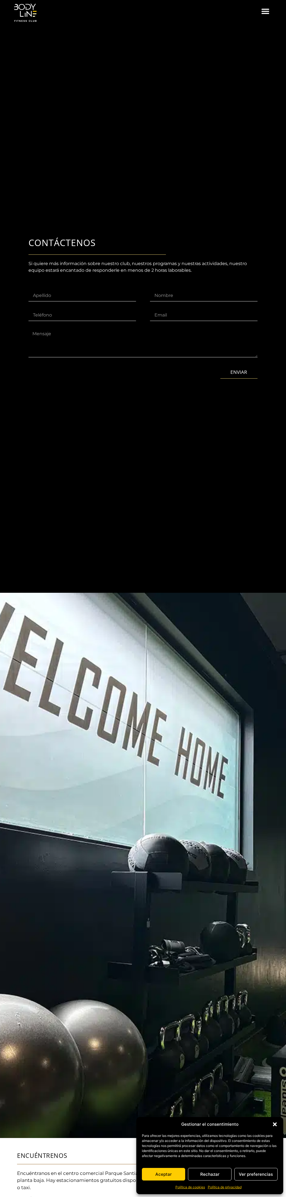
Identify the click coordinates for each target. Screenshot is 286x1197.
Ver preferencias (256, 1174)
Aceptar (163, 1174)
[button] (275, 1124)
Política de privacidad (225, 1187)
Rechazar (210, 1174)
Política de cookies (190, 1187)
